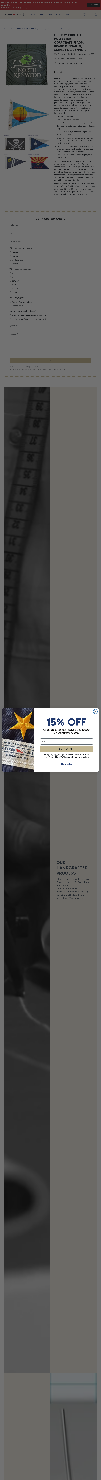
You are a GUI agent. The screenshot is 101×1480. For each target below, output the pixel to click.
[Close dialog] (95, 711)
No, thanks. (66, 764)
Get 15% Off (66, 749)
